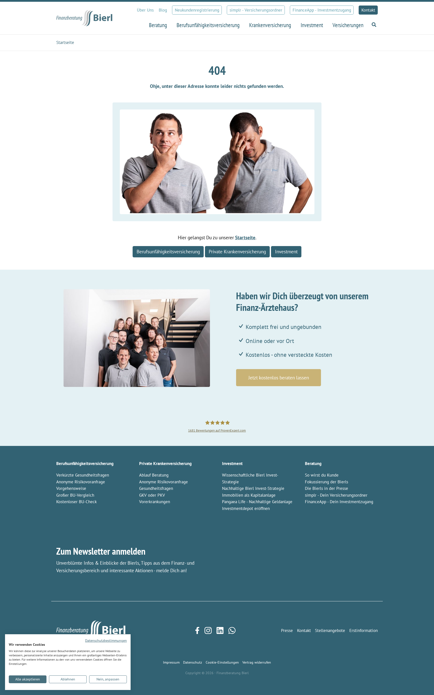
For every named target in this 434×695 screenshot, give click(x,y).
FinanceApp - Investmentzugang (322, 10)
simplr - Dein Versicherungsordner (336, 495)
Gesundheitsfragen (156, 488)
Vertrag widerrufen (256, 662)
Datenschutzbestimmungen (106, 640)
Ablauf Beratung (154, 475)
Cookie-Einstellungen (222, 662)
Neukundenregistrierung (197, 10)
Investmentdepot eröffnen (246, 508)
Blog (163, 10)
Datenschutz (192, 662)
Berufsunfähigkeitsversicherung (168, 252)
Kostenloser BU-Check (76, 501)
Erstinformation (363, 630)
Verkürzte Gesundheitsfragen (82, 475)
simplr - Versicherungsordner (256, 10)
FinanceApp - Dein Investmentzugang (339, 501)
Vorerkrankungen (154, 501)
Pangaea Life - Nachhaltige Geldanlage (257, 501)
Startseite (245, 238)
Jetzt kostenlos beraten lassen (278, 378)
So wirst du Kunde (322, 475)
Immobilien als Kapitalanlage (249, 495)
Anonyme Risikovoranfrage (80, 482)
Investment (286, 252)
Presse (287, 630)
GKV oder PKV (152, 495)
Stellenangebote (330, 630)
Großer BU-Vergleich (75, 495)
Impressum (171, 662)
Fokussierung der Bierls (326, 482)
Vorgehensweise (71, 488)
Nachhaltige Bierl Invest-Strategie (253, 488)
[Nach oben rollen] (422, 683)
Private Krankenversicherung (237, 252)
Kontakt (368, 10)
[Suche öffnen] (373, 24)
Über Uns (145, 10)
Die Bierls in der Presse (326, 488)
